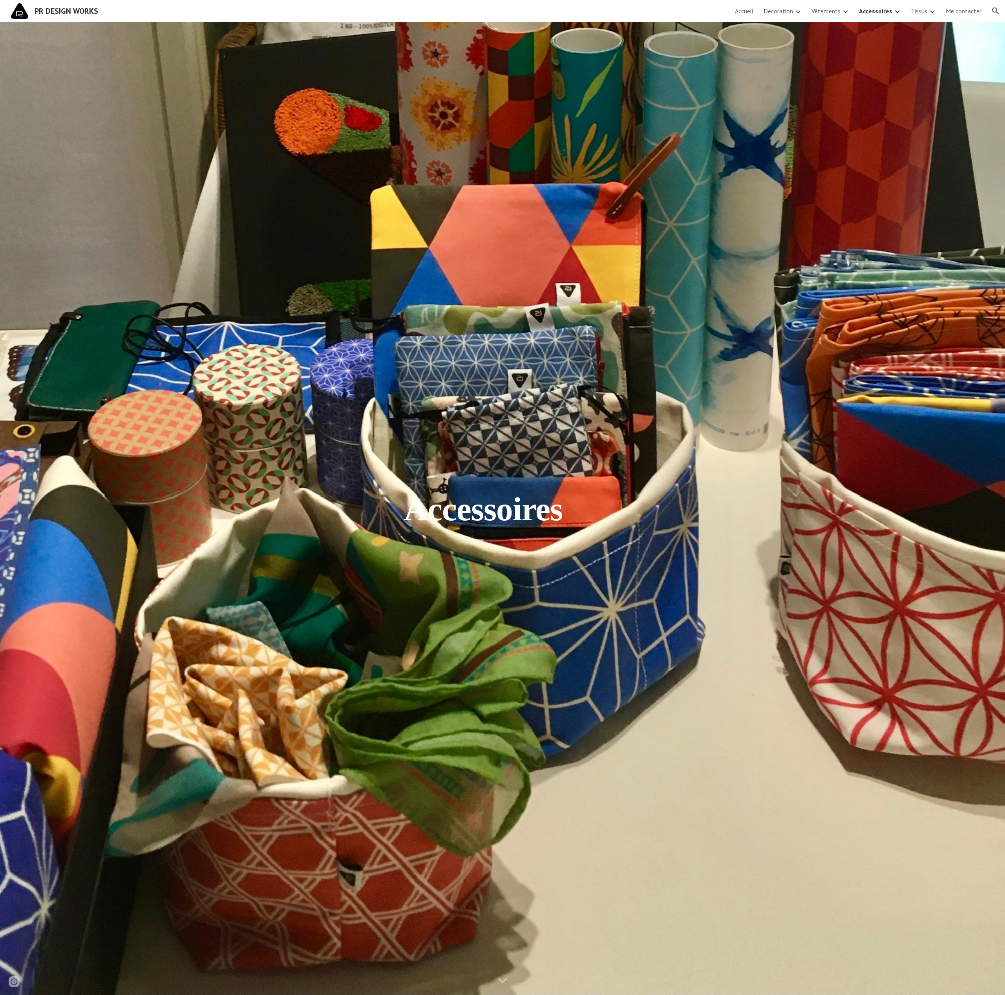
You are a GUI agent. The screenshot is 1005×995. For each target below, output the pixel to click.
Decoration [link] (778, 11)
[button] (995, 11)
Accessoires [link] (875, 11)
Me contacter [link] (963, 11)
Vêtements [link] (826, 11)
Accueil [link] (744, 11)
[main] (483, 508)
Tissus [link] (919, 11)
